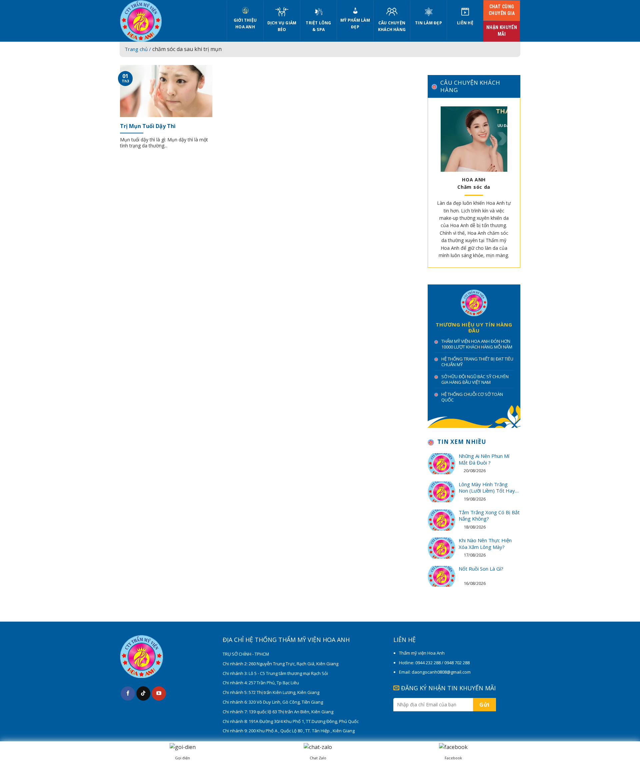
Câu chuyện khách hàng (392, 26)
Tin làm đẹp (428, 23)
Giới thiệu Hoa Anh (245, 23)
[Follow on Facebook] (128, 693)
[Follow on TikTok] (143, 693)
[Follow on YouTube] (159, 693)
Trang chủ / (138, 49)
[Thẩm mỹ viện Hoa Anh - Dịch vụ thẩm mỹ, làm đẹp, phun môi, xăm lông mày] (168, 21)
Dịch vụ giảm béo (282, 26)
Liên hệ (465, 23)
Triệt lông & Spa (318, 26)
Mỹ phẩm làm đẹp (355, 23)
